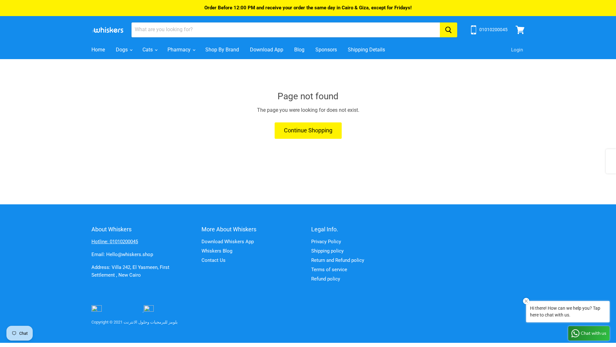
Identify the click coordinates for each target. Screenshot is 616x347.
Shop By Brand (222, 50)
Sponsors (326, 50)
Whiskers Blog (216, 251)
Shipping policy (327, 251)
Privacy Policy (326, 242)
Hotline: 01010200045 (114, 242)
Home (98, 50)
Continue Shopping (308, 130)
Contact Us (213, 260)
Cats (148, 50)
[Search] (448, 29)
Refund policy (325, 279)
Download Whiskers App (227, 242)
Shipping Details (366, 50)
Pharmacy (179, 50)
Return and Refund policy (337, 260)
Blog (299, 50)
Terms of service (329, 269)
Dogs (122, 50)
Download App (266, 50)
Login (517, 50)
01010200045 (493, 29)
